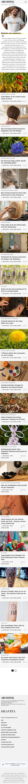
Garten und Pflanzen (8, 94)
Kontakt (3, 739)
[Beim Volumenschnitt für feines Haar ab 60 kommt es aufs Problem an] (14, 179)
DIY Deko (4, 286)
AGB (2, 720)
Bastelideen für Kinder (9, 446)
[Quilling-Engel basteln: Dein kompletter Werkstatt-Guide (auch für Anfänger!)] (14, 435)
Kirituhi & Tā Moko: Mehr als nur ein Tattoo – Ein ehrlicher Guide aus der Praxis (13, 593)
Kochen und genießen (8, 414)
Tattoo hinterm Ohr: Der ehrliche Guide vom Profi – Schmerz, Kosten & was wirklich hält (13, 521)
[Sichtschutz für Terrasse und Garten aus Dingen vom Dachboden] (14, 243)
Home (2, 4)
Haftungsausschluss (7, 744)
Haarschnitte (5, 126)
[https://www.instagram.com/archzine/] (11, 759)
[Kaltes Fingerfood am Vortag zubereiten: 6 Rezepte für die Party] (14, 403)
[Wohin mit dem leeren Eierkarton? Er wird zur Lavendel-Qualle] (14, 275)
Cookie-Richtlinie (6, 742)
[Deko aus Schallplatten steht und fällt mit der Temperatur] (14, 471)
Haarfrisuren (5, 222)
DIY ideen (4, 552)
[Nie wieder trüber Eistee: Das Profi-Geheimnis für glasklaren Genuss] (14, 643)
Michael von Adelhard (12, 101)
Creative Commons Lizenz (8, 730)
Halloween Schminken (8, 382)
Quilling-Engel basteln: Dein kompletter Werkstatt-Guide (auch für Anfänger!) (14, 451)
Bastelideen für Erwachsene (10, 482)
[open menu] (25, 2)
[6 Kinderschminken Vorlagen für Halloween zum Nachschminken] (14, 371)
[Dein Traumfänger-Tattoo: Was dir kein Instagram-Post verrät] (14, 611)
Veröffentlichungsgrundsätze (10, 737)
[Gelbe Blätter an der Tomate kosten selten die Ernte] (14, 83)
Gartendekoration (7, 254)
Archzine (9, 2)
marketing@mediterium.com (11, 717)
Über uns (3, 722)
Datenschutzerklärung (8, 734)
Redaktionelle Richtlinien (9, 732)
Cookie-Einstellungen (7, 747)
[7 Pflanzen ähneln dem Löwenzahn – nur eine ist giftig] (14, 339)
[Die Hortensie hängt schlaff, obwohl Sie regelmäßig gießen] (14, 147)
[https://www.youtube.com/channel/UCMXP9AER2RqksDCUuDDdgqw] (16, 759)
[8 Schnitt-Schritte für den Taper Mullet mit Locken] (14, 307)
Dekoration (5, 655)
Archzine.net (9, 698)
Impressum (4, 725)
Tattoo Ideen (5, 516)
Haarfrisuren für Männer (9, 318)
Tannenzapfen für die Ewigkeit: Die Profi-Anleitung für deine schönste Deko (13, 557)
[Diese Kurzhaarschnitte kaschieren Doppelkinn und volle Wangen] (14, 115)
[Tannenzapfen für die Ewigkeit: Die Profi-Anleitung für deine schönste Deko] (14, 541)
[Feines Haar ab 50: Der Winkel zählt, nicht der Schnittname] (14, 211)
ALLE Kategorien (6, 727)
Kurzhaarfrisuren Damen (9, 190)
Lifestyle (4, 623)
